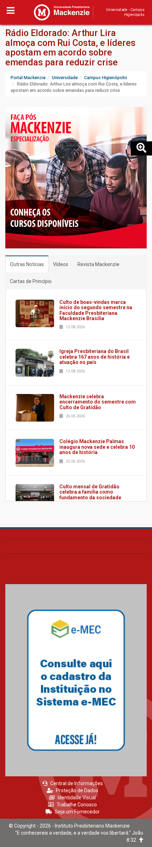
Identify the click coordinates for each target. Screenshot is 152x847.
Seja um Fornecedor (77, 811)
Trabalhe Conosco (77, 804)
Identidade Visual (77, 797)
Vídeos (60, 264)
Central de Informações (76, 783)
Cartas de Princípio (31, 281)
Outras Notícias (27, 264)
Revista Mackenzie (98, 264)
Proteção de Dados (77, 790)
